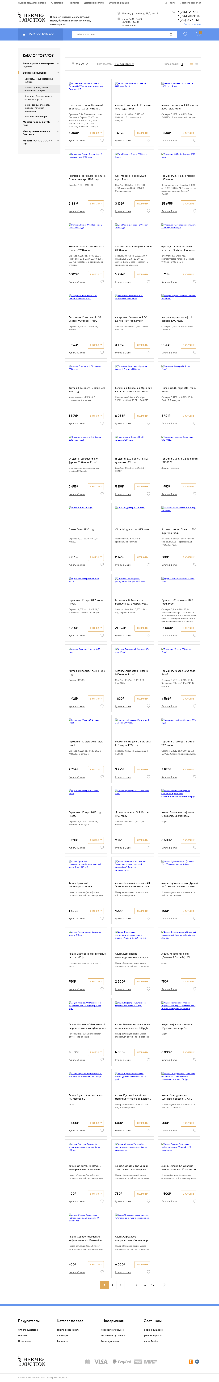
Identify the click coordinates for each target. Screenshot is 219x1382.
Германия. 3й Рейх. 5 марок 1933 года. (178, 177)
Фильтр (80, 63)
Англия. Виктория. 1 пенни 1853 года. (87, 672)
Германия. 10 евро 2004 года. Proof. (86, 601)
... (144, 1285)
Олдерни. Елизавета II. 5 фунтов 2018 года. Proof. (83, 460)
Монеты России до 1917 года (36, 124)
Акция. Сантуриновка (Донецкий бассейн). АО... (176, 1097)
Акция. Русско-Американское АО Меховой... (86, 1097)
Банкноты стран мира (36, 116)
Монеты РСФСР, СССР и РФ (37, 142)
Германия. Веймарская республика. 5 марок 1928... (131, 601)
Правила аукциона (153, 1329)
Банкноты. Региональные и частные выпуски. (38, 98)
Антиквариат (63, 1335)
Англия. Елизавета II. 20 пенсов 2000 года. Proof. (179, 106)
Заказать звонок (192, 24)
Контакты (22, 1335)
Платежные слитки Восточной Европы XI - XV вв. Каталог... (86, 106)
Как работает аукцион (112, 1329)
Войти (172, 2)
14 (153, 1285)
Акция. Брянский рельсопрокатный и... (81, 884)
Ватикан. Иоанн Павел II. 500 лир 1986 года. (178, 531)
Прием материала (152, 1335)
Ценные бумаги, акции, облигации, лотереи (37, 89)
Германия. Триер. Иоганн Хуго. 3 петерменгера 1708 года (87, 177)
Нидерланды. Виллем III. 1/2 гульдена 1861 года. (131, 460)
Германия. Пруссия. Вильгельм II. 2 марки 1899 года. (133, 743)
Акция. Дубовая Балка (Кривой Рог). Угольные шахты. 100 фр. (179, 884)
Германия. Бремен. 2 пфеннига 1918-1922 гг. (179, 460)
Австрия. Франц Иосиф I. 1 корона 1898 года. (176, 319)
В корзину (96, 133)
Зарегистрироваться (190, 2)
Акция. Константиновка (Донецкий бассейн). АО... (176, 955)
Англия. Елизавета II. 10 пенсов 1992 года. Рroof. (133, 106)
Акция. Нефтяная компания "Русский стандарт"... (177, 1026)
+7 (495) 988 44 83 (188, 16)
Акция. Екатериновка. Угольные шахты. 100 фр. (87, 955)
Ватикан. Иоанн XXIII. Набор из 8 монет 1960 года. (87, 248)
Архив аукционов (110, 1341)
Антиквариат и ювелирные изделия (38, 65)
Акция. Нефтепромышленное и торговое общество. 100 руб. (133, 1026)
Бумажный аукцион (34, 72)
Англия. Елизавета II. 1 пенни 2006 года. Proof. (131, 672)
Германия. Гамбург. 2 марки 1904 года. (178, 743)
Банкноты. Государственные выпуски (39, 80)
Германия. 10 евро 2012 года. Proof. (86, 743)
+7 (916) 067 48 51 (187, 20)
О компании (24, 1341)
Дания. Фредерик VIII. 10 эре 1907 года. (131, 814)
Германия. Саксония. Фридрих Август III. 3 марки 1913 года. (133, 389)
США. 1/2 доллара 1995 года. (132, 529)
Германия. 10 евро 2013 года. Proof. (86, 814)
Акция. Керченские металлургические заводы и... (132, 955)
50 (182, 63)
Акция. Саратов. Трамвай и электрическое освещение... (85, 1167)
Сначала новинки (124, 63)
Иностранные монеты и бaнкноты (37, 133)
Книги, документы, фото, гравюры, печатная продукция (37, 108)
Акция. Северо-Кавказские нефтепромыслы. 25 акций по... (179, 1167)
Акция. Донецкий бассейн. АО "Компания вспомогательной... (133, 884)
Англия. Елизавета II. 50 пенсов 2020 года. (87, 389)
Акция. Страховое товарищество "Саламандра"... (133, 1238)
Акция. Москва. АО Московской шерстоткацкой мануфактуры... (87, 1026)
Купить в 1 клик (77, 140)
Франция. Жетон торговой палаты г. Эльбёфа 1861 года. (178, 248)
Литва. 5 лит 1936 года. (82, 529)
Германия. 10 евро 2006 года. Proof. (178, 672)
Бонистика (62, 1341)
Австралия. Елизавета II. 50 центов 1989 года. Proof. (85, 319)
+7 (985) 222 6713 (187, 12)
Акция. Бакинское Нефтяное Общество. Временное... (177, 814)
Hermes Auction (150, 1341)
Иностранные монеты (68, 1329)
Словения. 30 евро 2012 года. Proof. (178, 389)
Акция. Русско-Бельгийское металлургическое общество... (133, 1097)
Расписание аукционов (113, 1335)
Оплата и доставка (28, 1329)
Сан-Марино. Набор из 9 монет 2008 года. (133, 248)
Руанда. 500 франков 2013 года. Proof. (177, 601)
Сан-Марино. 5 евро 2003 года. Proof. (130, 177)
